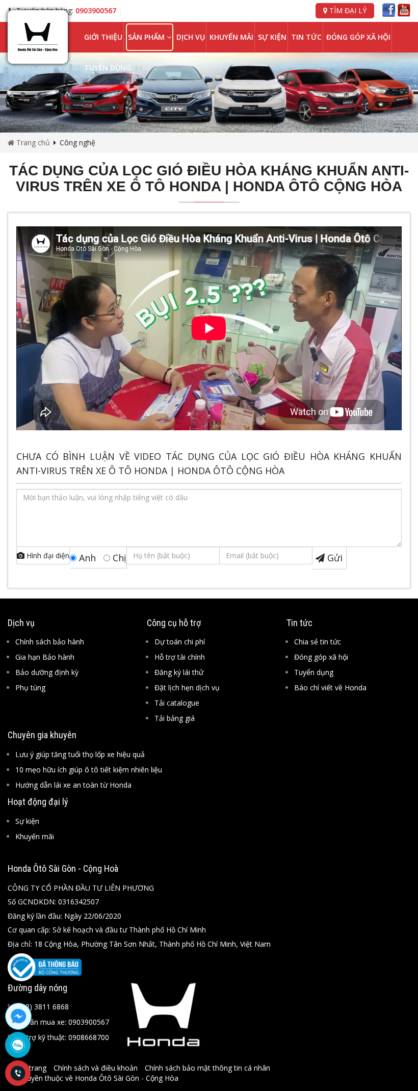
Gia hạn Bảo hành (44, 657)
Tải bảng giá (174, 718)
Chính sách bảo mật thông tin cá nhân (207, 1068)
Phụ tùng (30, 687)
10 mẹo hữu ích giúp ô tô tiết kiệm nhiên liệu (88, 769)
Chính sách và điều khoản (96, 1068)
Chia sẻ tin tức (317, 641)
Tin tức (306, 37)
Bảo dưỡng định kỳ (47, 672)
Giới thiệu (103, 37)
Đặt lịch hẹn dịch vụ (187, 687)
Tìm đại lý (347, 10)
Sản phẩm (147, 37)
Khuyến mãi (231, 37)
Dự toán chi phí (179, 641)
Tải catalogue (176, 703)
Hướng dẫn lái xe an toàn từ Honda (73, 785)
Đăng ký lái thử (178, 672)
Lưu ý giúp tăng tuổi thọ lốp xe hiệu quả (80, 754)
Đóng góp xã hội (358, 37)
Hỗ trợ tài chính (179, 657)
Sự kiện (272, 37)
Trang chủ (32, 142)
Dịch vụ (190, 37)
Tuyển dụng (107, 67)
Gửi (334, 558)
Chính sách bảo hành (49, 641)
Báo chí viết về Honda (330, 687)
